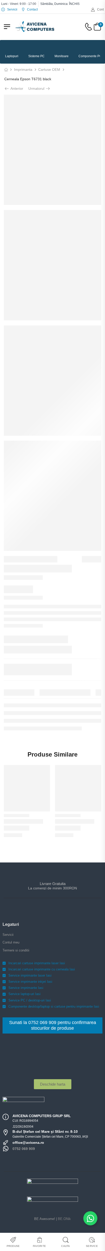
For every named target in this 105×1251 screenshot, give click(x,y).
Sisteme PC (36, 56)
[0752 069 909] (6, 1149)
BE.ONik (64, 1219)
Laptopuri (11, 56)
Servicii (8, 935)
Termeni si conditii (16, 950)
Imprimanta (23, 69)
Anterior (16, 88)
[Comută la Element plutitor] (90, 1218)
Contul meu (11, 942)
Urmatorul (37, 88)
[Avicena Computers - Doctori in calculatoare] (34, 26)
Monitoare (62, 56)
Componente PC (90, 56)
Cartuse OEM (49, 69)
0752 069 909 (23, 1149)
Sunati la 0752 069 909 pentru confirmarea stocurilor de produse (52, 1025)
